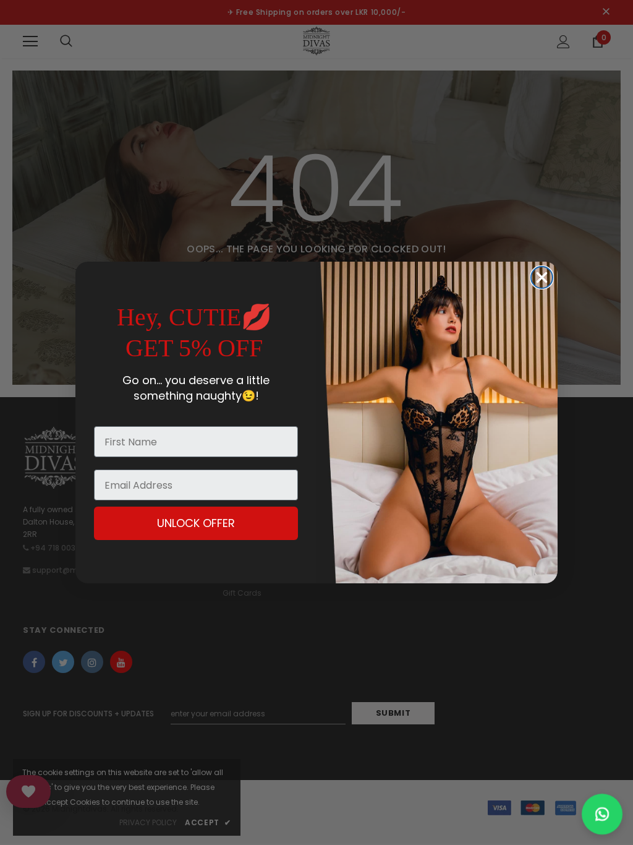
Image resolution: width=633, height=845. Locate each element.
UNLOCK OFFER (196, 523)
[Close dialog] (542, 277)
